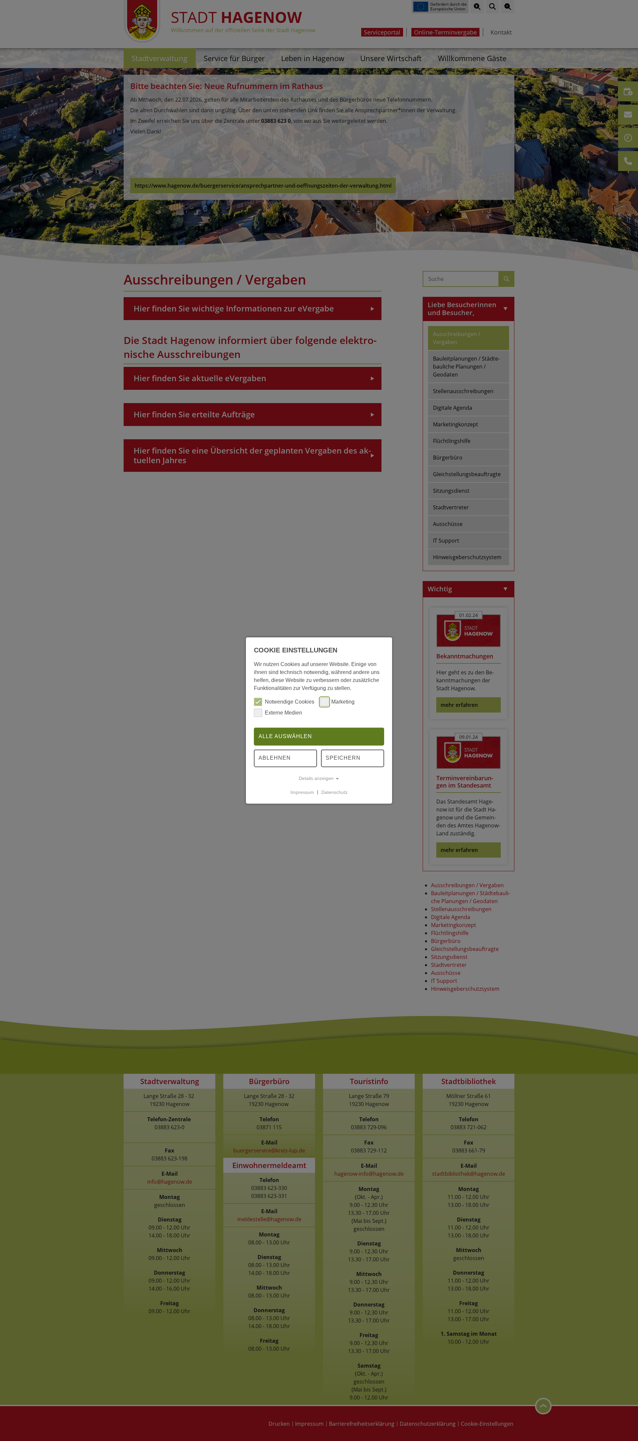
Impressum (302, 792)
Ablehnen (275, 758)
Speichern (343, 758)
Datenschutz (334, 792)
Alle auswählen (285, 736)
